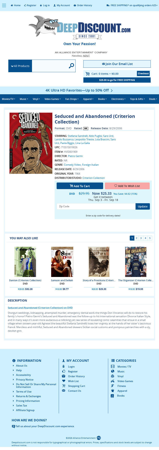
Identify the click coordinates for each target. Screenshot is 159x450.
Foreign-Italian (90, 164)
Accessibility (23, 375)
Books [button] (101, 99)
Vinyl (120, 376)
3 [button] (141, 238)
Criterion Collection (94, 178)
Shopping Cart (76, 386)
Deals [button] (152, 99)
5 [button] (149, 238)
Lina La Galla (82, 143)
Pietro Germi (75, 156)
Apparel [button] (87, 99)
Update (143, 206)
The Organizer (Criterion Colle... (135, 280)
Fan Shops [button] (71, 99)
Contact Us (74, 391)
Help (19, 370)
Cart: (105, 73)
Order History (84, 5)
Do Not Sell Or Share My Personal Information (36, 385)
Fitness (122, 386)
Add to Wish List (129, 186)
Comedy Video (72, 164)
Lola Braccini (102, 139)
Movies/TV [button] (7, 99)
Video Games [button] (52, 99)
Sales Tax (21, 405)
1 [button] (132, 238)
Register (31, 5)
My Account (63, 5)
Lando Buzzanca (64, 139)
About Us (21, 365)
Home (17, 5)
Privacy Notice (24, 379)
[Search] (71, 66)
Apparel (122, 391)
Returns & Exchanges (28, 396)
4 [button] (145, 238)
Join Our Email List (119, 64)
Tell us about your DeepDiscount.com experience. (45, 426)
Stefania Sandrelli (78, 136)
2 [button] (136, 238)
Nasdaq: (81, 55)
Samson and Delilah (62, 280)
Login (71, 366)
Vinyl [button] (35, 99)
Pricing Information (28, 400)
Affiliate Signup (25, 410)
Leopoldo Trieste (84, 139)
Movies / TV (124, 366)
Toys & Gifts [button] (136, 99)
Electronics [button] (117, 99)
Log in (46, 5)
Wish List (73, 381)
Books (120, 395)
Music (121, 371)
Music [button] (23, 99)
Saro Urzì (108, 136)
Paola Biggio (67, 143)
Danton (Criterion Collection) (25, 280)
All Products (21, 66)
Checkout (143, 73)
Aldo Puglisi (95, 136)
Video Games (125, 381)
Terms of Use (23, 391)
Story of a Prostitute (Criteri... (99, 280)
